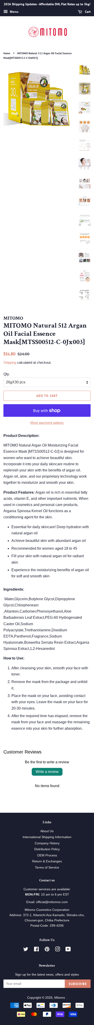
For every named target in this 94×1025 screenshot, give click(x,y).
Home (6, 53)
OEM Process (47, 855)
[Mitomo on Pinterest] (47, 950)
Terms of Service (47, 867)
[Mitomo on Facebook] (36, 950)
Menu (13, 11)
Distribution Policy (47, 849)
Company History (47, 843)
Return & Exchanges (47, 861)
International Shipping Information (47, 837)
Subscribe (78, 984)
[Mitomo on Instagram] (57, 950)
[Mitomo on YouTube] (68, 950)
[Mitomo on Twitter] (25, 950)
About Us (47, 831)
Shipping (9, 362)
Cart (87, 12)
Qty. (6, 374)
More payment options (47, 423)
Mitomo (60, 997)
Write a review (47, 772)
